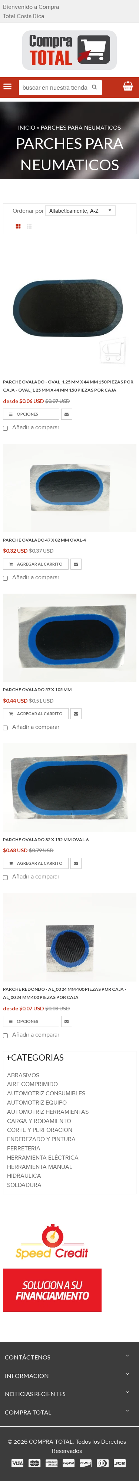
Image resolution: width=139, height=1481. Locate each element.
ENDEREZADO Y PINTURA (41, 1139)
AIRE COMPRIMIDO (32, 1084)
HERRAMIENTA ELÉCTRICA (43, 1157)
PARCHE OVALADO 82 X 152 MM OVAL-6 (46, 839)
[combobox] (60, 87)
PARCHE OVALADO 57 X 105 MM (37, 689)
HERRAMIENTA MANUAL (39, 1167)
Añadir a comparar (35, 427)
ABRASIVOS (23, 1075)
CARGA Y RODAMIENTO (39, 1121)
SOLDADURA (24, 1185)
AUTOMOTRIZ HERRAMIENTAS (48, 1112)
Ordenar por (28, 211)
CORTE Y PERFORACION (39, 1130)
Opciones (27, 414)
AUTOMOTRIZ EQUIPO (37, 1102)
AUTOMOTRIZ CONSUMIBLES (46, 1093)
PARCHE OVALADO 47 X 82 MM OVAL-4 (44, 540)
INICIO (26, 128)
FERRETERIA (23, 1148)
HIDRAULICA (24, 1176)
